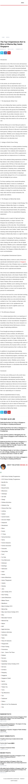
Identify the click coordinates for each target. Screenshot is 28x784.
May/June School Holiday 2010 (10, 612)
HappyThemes (14, 780)
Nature (3, 623)
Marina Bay (4, 609)
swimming (4, 684)
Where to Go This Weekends (9, 704)
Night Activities (5, 629)
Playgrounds (4, 643)
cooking (3, 511)
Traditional (4, 698)
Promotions (4, 649)
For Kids (3, 557)
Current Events (5, 517)
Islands (3, 583)
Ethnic (3, 528)
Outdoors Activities (6, 632)
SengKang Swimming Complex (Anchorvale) (11, 738)
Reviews (3, 658)
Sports (3, 681)
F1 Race (3, 534)
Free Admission (5, 560)
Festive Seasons (6, 543)
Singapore (23, 262)
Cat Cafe (3, 496)
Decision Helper (5, 519)
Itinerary (3, 586)
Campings (4, 493)
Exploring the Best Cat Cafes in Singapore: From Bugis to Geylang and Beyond (12, 756)
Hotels (3, 574)
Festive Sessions (6, 545)
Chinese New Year (6, 508)
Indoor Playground (6, 580)
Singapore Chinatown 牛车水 (7, 747)
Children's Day (5, 505)
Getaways (4, 563)
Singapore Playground (13, 778)
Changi (3, 499)
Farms (3, 540)
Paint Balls (4, 635)
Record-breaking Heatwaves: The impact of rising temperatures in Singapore (13, 724)
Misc (2, 615)
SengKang (4, 661)
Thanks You (4, 687)
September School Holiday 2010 (10, 664)
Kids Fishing (4, 594)
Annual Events (5, 488)
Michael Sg (3, 49)
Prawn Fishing (5, 646)
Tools (2, 690)
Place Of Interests (6, 641)
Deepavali (4, 522)
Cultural (3, 514)
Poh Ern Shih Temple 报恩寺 (7, 743)
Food (2, 554)
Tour (2, 695)
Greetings (4, 566)
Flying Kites (4, 551)
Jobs (2, 589)
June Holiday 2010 (6, 591)
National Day (4, 620)
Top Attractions (5, 692)
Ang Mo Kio (4, 482)
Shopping (4, 672)
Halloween (4, 568)
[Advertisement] (14, 20)
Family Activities (5, 537)
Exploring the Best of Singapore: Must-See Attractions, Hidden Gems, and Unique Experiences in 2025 (13, 763)
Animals (3, 485)
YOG (2, 707)
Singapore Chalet (6, 678)
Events (3, 531)
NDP (2, 626)
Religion (3, 655)
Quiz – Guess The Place (8, 652)
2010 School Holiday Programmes (10, 479)
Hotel (2, 571)
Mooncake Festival (6, 617)
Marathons (4, 603)
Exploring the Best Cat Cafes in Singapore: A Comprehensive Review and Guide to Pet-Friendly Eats (13, 429)
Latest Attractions (6, 597)
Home (3, 37)
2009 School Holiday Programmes (10, 476)
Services (3, 667)
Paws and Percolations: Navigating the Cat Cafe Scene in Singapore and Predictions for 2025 (13, 436)
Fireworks (4, 548)
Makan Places (5, 600)
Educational (4, 525)
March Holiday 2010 (6, 606)
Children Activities (6, 502)
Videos (7, 37)
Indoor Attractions (6, 577)
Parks (3, 638)
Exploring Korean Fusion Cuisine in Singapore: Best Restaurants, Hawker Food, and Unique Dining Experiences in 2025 (13, 718)
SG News (3, 669)
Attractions (4, 491)
